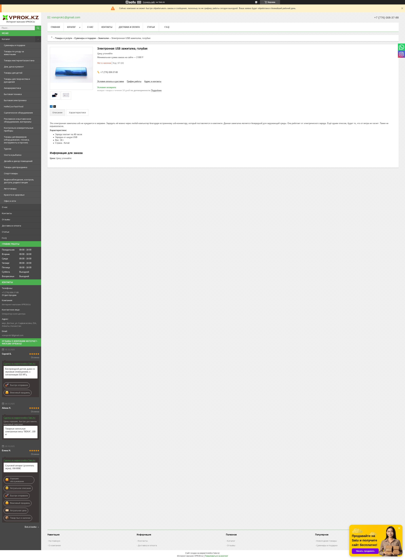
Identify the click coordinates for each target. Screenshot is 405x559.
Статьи (5, 231)
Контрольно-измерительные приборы (18, 129)
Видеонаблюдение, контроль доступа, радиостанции (19, 181)
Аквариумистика (12, 88)
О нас (4, 207)
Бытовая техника (13, 94)
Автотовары (10, 188)
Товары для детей (13, 72)
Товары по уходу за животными (14, 53)
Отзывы (6, 219)
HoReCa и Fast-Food (13, 106)
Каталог (6, 39)
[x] (54, 107)
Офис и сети (10, 201)
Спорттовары (11, 173)
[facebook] (51, 107)
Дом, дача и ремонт (14, 66)
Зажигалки (103, 38)
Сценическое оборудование (18, 112)
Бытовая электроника (15, 100)
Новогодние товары (326, 540)
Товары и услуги (63, 38)
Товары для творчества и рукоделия (17, 80)
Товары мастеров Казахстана (19, 60)
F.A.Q (4, 238)
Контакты (7, 213)
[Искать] (38, 28)
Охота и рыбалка (12, 154)
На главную (54, 540)
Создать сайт (149, 2)
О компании (55, 545)
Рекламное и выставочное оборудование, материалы (17, 120)
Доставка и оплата (11, 225)
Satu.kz (216, 553)
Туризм (7, 148)
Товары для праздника (15, 167)
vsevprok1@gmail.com (12, 335)
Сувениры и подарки (14, 45)
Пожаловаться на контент (216, 556)
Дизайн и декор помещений (18, 161)
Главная (55, 27)
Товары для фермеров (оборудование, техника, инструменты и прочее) (16, 139)
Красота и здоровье (14, 194)
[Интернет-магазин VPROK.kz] (20, 17)
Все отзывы (31, 526)
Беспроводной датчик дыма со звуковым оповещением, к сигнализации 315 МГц (20, 372)
